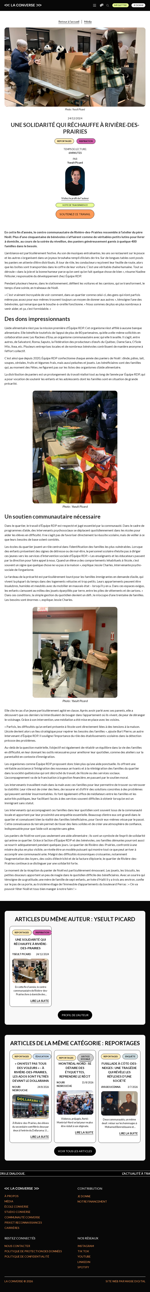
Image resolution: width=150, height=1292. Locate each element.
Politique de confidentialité (26, 1256)
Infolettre (120, 5)
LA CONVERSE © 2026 (18, 1281)
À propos (11, 1196)
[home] (22, 5)
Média (88, 21)
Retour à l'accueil (68, 21)
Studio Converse (17, 1211)
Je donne (84, 1196)
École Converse (16, 1206)
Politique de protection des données (33, 1251)
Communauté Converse (22, 1217)
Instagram (86, 1246)
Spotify (83, 1267)
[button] (94, 5)
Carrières (11, 1227)
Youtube (84, 1256)
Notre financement (92, 1201)
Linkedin (84, 1262)
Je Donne (138, 5)
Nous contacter (17, 1246)
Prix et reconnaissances (23, 1222)
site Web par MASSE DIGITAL (126, 1281)
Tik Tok (83, 1251)
